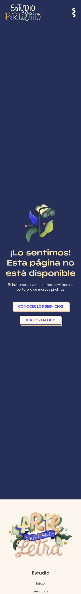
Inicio (40, 583)
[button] (74, 13)
